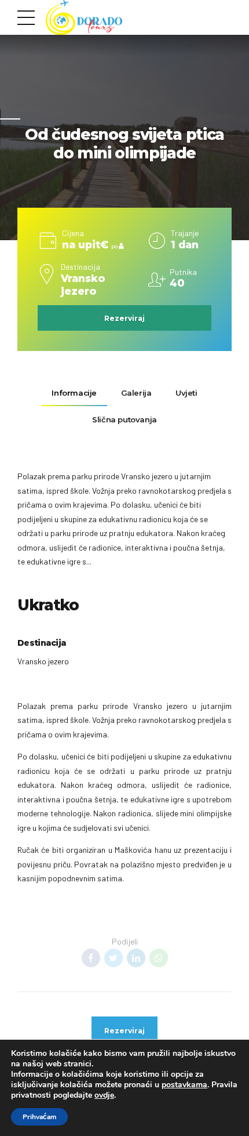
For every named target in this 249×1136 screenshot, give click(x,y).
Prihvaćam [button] (39, 1116)
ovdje (104, 1095)
